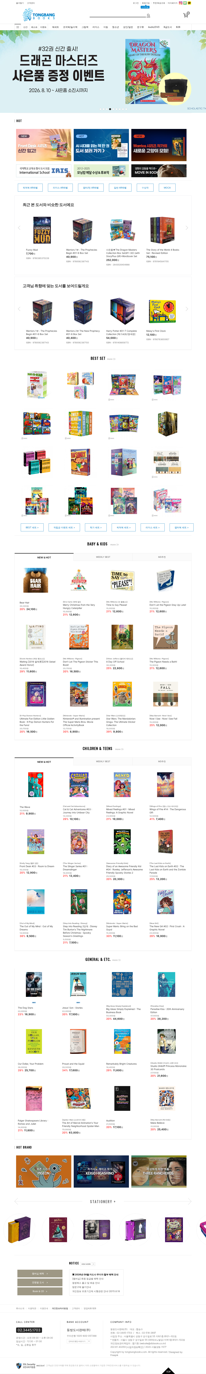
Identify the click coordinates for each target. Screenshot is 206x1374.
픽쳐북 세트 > (124, 527)
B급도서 (168, 27)
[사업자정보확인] (134, 1347)
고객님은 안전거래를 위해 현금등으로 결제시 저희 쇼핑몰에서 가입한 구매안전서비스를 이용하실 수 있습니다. (93, 1365)
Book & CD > (40, 1291)
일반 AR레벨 (120, 187)
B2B (178, 27)
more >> (111, 359)
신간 (25, 27)
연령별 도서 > (40, 1282)
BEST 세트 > (32, 527)
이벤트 (43, 27)
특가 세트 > (96, 527)
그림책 (85, 27)
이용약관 (32, 1308)
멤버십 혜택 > (40, 1273)
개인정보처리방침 (60, 1308)
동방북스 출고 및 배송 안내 (86, 1282)
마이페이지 (173, 3)
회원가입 (146, 3)
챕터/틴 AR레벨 (91, 187)
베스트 (34, 27)
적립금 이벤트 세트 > (64, 527)
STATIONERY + (103, 1201)
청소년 (115, 27)
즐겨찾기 (20, 3)
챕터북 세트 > (182, 527)
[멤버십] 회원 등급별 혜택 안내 (87, 1278)
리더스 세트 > (153, 527)
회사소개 (20, 1308)
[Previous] (5, 72)
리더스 (96, 27)
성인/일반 (128, 27)
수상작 (145, 187)
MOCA (167, 187)
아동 (105, 27)
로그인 (136, 3)
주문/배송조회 (159, 3)
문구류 (140, 27)
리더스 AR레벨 (60, 187)
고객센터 (31, 3)
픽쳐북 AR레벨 (30, 187)
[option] (43, 239)
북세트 (55, 27)
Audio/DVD (153, 27)
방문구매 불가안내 (81, 1287)
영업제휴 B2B (90, 1308)
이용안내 (44, 1308)
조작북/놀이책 (70, 27)
